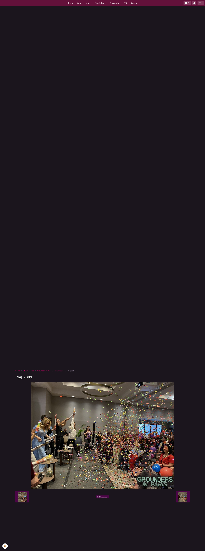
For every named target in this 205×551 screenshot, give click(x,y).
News (79, 3)
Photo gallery (115, 3)
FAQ (125, 3)
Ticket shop (100, 3)
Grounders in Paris (44, 371)
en (200, 3)
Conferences (59, 371)
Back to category (102, 497)
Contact (134, 3)
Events (87, 3)
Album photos (28, 371)
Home (70, 3)
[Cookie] (5, 546)
